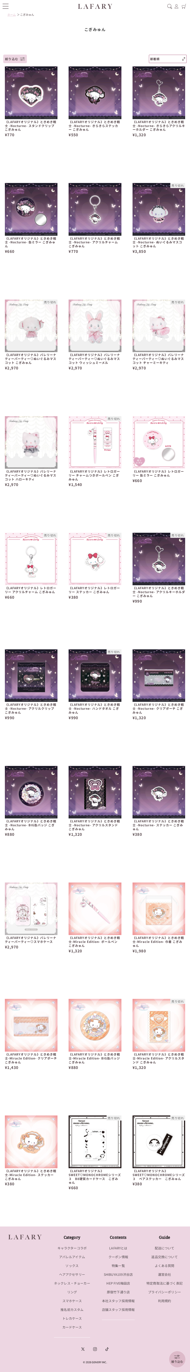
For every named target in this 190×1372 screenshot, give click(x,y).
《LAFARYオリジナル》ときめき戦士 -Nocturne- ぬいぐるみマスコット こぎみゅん (158, 242)
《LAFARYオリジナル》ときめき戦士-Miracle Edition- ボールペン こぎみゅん (94, 942)
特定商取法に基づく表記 (164, 1283)
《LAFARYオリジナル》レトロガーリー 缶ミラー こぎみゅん (158, 473)
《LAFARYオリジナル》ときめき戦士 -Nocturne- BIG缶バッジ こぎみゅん (30, 825)
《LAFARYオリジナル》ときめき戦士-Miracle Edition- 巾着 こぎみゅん (158, 942)
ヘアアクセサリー (72, 1274)
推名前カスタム (71, 1309)
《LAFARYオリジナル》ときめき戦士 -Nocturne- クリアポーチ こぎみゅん (158, 709)
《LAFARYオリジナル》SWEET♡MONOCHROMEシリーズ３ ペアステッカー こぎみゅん (159, 1175)
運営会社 (164, 1274)
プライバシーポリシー (164, 1292)
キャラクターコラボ (72, 1248)
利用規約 (164, 1300)
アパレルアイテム (72, 1256)
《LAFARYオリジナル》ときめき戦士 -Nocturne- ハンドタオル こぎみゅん (94, 709)
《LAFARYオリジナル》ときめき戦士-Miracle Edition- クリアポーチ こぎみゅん (31, 1058)
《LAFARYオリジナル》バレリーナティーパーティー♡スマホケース (30, 940)
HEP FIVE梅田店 (118, 1283)
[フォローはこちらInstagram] (95, 1349)
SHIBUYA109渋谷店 (118, 1274)
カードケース (72, 1327)
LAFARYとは (118, 1248)
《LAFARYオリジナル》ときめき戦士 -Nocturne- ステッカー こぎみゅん (158, 825)
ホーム (11, 14)
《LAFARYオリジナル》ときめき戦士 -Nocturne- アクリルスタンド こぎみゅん (94, 825)
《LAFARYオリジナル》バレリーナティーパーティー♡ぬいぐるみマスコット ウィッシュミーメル (94, 359)
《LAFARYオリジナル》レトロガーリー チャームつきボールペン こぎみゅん (94, 475)
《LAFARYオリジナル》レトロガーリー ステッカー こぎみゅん (94, 590)
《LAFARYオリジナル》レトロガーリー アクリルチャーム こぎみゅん (30, 590)
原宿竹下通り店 (118, 1292)
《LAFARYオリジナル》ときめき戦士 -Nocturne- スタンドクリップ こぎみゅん (30, 126)
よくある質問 (164, 1265)
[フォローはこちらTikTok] (107, 1349)
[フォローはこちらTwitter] (83, 1349)
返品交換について (164, 1256)
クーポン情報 (118, 1256)
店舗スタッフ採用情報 (118, 1309)
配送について (164, 1248)
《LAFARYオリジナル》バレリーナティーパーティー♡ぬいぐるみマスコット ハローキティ (30, 475)
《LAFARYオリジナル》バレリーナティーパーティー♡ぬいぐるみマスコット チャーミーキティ (158, 359)
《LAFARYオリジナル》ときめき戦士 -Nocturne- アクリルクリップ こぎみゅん (30, 709)
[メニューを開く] (5, 6)
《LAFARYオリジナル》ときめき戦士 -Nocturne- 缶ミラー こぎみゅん (30, 242)
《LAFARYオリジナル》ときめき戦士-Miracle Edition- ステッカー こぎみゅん (30, 1175)
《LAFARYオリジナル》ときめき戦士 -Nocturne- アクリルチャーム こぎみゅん (94, 242)
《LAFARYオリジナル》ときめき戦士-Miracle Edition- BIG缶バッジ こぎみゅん (94, 1058)
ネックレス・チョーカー (72, 1283)
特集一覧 (118, 1265)
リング (72, 1292)
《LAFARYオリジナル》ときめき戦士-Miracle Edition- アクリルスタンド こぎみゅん (158, 1058)
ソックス (72, 1265)
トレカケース (72, 1318)
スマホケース (72, 1300)
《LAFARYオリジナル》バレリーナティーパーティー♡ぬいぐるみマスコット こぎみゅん (30, 359)
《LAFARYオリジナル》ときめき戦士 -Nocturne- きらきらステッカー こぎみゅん (94, 126)
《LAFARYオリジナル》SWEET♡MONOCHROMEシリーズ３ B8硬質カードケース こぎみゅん (95, 1177)
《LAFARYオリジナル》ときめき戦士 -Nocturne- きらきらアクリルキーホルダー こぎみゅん (159, 126)
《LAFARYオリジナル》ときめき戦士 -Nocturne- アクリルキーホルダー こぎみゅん (159, 592)
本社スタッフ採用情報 (118, 1300)
